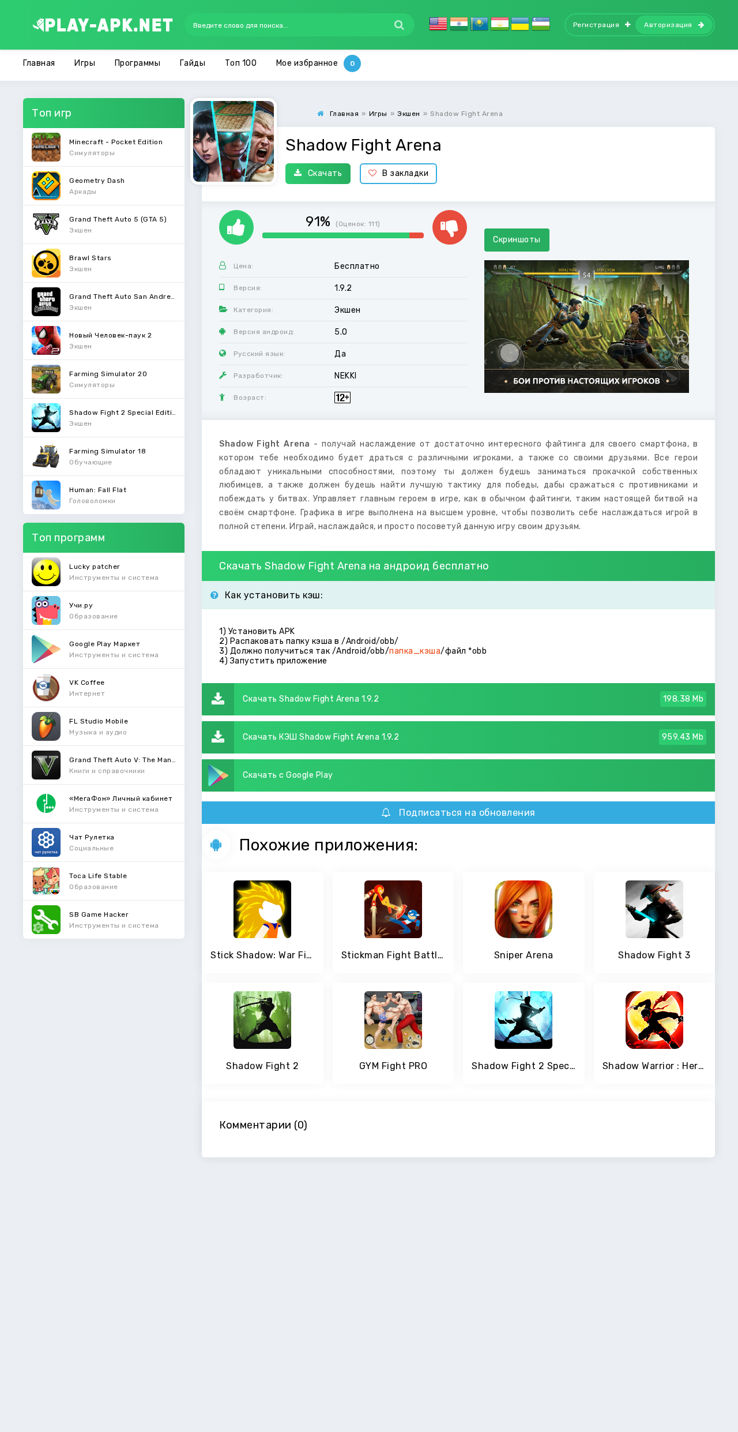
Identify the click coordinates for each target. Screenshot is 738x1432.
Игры (84, 63)
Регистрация (596, 25)
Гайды (193, 63)
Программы (138, 63)
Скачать (325, 173)
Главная (39, 63)
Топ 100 (241, 63)
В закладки (405, 173)
